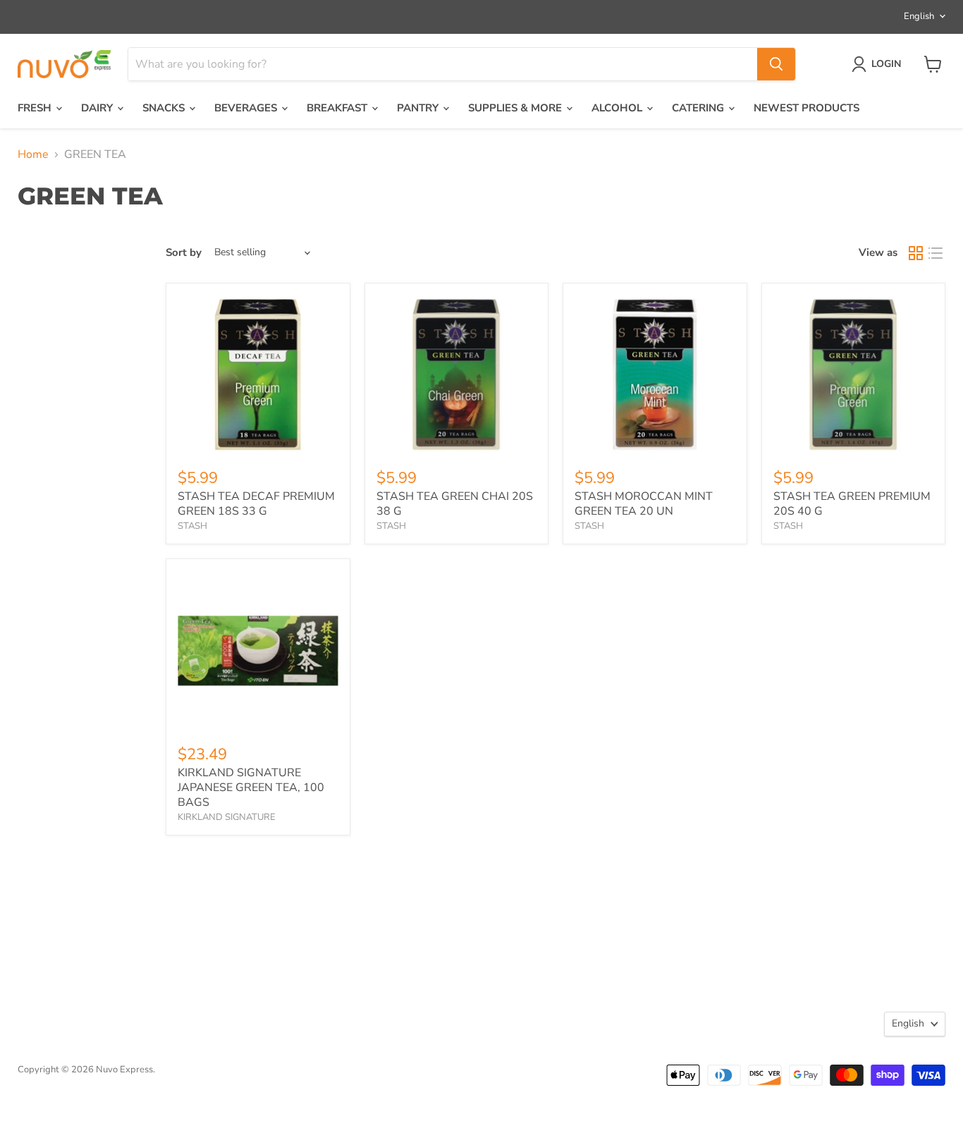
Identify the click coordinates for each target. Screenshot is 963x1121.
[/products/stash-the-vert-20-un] (853, 375)
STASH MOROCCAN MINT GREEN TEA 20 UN (644, 504)
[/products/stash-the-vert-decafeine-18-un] (258, 375)
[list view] (935, 253)
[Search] (776, 64)
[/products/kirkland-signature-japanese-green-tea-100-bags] (258, 650)
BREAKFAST (338, 108)
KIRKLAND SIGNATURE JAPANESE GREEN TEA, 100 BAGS (251, 787)
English (919, 16)
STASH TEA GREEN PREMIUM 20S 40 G (852, 504)
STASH (192, 526)
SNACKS (165, 108)
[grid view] (916, 253)
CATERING (699, 108)
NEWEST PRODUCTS (806, 108)
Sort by (184, 253)
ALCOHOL (618, 108)
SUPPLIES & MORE (516, 108)
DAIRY (98, 108)
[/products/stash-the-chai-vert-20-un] (456, 375)
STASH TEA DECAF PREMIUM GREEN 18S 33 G (256, 504)
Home (33, 154)
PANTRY (419, 108)
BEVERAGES (247, 108)
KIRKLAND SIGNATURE (227, 817)
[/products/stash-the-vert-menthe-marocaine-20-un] (655, 375)
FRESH (36, 108)
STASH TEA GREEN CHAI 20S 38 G (454, 504)
